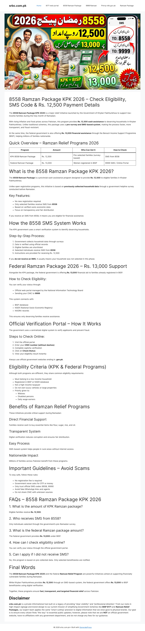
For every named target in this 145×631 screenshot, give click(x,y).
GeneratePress (86, 627)
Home (39, 6)
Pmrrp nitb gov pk (108, 6)
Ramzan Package (127, 6)
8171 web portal (52, 6)
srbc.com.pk (17, 5)
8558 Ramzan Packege (72, 6)
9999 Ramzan (91, 6)
